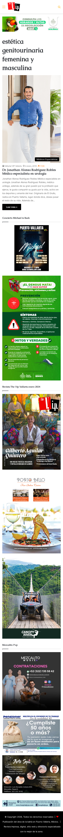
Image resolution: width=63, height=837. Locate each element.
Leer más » (11, 207)
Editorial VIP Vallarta (13, 166)
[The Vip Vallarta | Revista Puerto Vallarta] (14, 6)
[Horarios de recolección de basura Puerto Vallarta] (31, 24)
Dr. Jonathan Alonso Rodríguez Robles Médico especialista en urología (29, 172)
